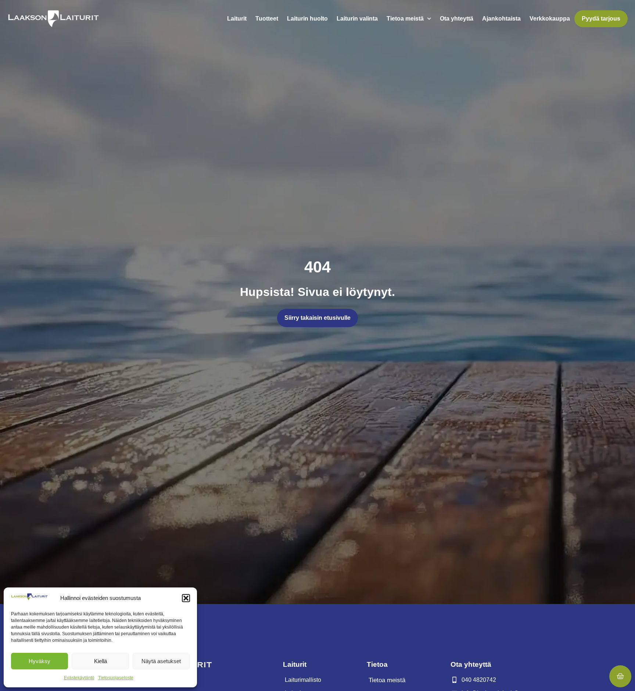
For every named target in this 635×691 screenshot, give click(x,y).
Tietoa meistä (405, 18)
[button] (186, 598)
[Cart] (620, 676)
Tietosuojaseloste (115, 677)
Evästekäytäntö (79, 677)
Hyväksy (39, 661)
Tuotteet (266, 18)
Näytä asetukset (161, 661)
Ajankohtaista (501, 18)
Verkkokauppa (550, 18)
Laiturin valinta (357, 18)
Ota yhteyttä (456, 18)
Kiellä (100, 661)
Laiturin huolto (307, 18)
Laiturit (237, 18)
